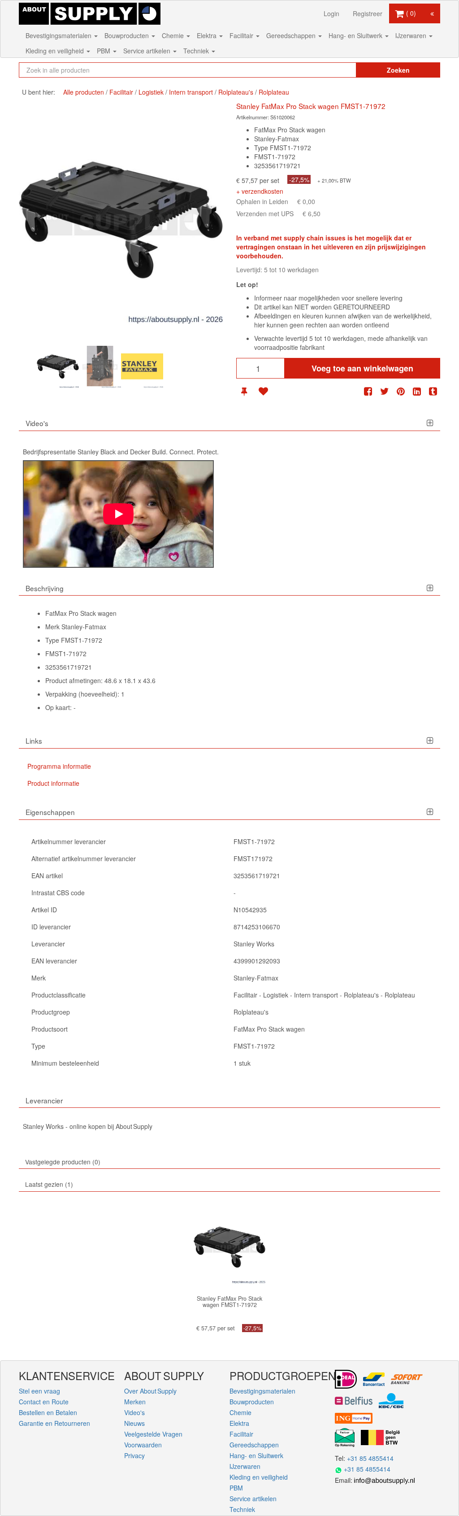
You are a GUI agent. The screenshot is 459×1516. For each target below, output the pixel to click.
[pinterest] (401, 391)
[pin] (244, 391)
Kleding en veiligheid (56, 50)
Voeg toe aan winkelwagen (362, 368)
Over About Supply (150, 1390)
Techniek (197, 50)
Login (331, 13)
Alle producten (83, 91)
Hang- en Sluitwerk (356, 35)
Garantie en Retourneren (54, 1423)
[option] (58, 366)
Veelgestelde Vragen (153, 1433)
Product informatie (53, 783)
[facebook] (368, 391)
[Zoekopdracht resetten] (335, 70)
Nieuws (134, 1423)
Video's (134, 1412)
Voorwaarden (143, 1444)
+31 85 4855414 (370, 1458)
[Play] (118, 514)
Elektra (207, 35)
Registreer (367, 13)
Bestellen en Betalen (48, 1412)
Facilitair (242, 35)
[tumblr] (433, 391)
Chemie (174, 35)
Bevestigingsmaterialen (59, 35)
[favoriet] (263, 391)
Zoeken (398, 69)
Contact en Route (44, 1401)
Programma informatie (59, 766)
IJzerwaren (411, 35)
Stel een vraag (39, 1390)
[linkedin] (417, 391)
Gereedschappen (291, 35)
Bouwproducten (127, 35)
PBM (104, 50)
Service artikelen (147, 50)
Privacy (134, 1455)
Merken (135, 1401)
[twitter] (384, 391)
